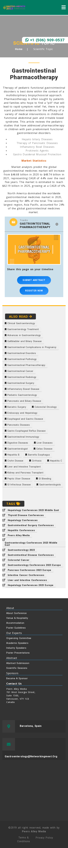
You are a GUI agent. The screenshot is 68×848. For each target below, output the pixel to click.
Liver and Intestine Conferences (27, 580)
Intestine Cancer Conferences (26, 575)
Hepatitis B (13, 454)
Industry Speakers (16, 648)
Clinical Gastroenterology (21, 323)
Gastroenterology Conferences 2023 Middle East (31, 543)
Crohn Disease (15, 460)
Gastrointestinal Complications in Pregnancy (31, 347)
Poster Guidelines (16, 628)
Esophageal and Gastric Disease (25, 419)
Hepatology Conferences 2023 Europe (30, 585)
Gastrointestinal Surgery (20, 383)
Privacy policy (44, 837)
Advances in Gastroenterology (24, 335)
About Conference (16, 613)
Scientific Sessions (16, 668)
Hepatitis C (55, 460)
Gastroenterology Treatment (23, 329)
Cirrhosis (36, 460)
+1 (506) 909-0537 (47, 40)
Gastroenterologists (49, 484)
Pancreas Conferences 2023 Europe (29, 570)
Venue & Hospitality (17, 618)
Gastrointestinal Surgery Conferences (31, 525)
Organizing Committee (18, 638)
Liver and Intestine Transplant (24, 466)
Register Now (34, 290)
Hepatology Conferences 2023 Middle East (33, 510)
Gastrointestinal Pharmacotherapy (26, 365)
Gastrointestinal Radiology (21, 377)
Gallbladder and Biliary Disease (24, 341)
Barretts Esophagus (38, 454)
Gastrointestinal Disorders (21, 353)
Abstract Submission (17, 663)
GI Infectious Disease (19, 484)
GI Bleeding (44, 478)
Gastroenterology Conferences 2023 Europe (34, 565)
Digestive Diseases (17, 443)
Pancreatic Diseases (18, 425)
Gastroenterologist (17, 448)
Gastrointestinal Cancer (20, 371)
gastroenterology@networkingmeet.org (31, 756)
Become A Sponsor (17, 678)
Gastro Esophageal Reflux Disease (26, 431)
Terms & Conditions (23, 839)
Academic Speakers (17, 643)
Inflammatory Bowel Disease (23, 389)
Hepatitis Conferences (21, 530)
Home (18, 49)
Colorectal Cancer (18, 560)
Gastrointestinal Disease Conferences (31, 555)
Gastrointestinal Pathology (22, 359)
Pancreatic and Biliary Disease (24, 401)
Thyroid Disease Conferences (26, 515)
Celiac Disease (43, 448)
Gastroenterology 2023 (21, 550)
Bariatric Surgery (16, 407)
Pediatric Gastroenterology (22, 395)
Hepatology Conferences (23, 520)
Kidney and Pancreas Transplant (25, 472)
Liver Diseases (44, 443)
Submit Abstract (34, 280)
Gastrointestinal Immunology (23, 437)
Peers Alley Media (19, 535)
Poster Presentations (18, 653)
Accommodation (15, 623)
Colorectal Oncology (45, 407)
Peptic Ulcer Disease (18, 478)
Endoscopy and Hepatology (22, 413)
